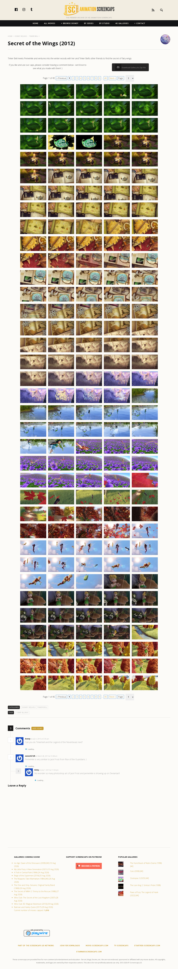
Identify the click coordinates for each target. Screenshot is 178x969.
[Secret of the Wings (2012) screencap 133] (89, 538)
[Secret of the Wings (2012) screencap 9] (117, 115)
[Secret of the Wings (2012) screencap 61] (33, 301)
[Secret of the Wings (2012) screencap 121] (33, 504)
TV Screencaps (121, 945)
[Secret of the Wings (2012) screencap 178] (89, 690)
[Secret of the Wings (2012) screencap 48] (89, 250)
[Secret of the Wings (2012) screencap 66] (33, 318)
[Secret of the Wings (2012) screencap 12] (61, 132)
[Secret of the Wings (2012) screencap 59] (117, 284)
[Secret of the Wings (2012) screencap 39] (117, 216)
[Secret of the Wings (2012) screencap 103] (89, 436)
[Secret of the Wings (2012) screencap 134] (117, 538)
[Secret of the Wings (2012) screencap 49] (117, 250)
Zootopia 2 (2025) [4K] (139, 878)
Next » (112, 78)
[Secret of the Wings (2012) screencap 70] (144, 318)
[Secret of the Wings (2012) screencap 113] (89, 470)
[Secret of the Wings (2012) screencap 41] (33, 233)
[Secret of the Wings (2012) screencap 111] (33, 470)
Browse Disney (70, 23)
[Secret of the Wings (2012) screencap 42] (61, 233)
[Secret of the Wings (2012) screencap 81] (33, 369)
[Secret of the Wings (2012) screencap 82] (61, 369)
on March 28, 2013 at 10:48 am (47, 756)
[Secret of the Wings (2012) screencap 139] (117, 554)
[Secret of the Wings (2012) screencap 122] (61, 504)
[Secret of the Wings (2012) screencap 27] (61, 183)
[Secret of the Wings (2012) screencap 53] (89, 267)
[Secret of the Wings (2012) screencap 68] (89, 318)
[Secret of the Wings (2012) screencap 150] (144, 588)
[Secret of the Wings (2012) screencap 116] (33, 487)
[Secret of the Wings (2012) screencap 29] (117, 183)
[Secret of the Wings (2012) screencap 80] (144, 352)
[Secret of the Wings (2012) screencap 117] (61, 487)
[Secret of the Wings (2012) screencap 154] (117, 605)
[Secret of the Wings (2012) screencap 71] (33, 335)
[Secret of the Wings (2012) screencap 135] (144, 538)
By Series (89, 23)
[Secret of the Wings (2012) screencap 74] (117, 335)
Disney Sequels (29, 707)
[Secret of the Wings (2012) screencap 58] (89, 284)
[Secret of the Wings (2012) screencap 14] (117, 132)
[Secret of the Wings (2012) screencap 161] (33, 639)
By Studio (104, 23)
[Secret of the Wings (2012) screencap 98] (89, 419)
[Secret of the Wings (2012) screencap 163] (89, 639)
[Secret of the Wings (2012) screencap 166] (33, 656)
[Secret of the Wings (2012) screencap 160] (144, 622)
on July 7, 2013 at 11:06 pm (49, 770)
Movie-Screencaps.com (97, 945)
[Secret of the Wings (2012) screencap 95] (144, 402)
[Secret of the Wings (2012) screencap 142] (61, 571)
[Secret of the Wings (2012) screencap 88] (89, 385)
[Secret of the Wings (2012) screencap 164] (117, 639)
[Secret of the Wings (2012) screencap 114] (117, 470)
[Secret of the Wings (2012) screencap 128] (89, 521)
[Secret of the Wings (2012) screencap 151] (33, 605)
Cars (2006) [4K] (136, 871)
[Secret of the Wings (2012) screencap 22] (61, 166)
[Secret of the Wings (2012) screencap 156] (33, 622)
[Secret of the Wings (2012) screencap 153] (89, 605)
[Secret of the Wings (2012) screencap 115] (144, 470)
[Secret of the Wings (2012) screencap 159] (117, 622)
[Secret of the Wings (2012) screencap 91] (33, 402)
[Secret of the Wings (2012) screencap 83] (89, 369)
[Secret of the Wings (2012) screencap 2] (61, 98)
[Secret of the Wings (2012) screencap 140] (144, 554)
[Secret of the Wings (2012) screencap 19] (117, 149)
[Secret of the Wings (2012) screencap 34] (117, 200)
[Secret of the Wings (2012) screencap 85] (144, 369)
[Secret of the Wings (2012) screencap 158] (89, 622)
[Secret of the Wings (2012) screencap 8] (89, 115)
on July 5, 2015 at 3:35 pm (40, 739)
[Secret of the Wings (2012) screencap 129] (117, 521)
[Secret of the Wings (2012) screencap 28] (89, 183)
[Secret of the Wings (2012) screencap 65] (144, 301)
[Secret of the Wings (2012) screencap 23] (89, 166)
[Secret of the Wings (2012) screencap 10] (144, 115)
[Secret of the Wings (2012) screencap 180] (144, 690)
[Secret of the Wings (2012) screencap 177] (61, 690)
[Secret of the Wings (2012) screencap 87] (61, 385)
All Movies (49, 23)
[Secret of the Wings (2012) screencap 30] (144, 183)
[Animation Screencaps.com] (88, 8)
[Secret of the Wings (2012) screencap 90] (144, 385)
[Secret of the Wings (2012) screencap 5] (144, 98)
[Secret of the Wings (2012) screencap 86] (33, 385)
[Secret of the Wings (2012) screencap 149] (117, 588)
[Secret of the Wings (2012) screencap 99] (117, 419)
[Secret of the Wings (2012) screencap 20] (144, 149)
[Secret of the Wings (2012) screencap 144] (117, 571)
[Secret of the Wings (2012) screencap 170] (144, 656)
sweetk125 (30, 756)
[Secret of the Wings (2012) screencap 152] (61, 605)
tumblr (34, 9)
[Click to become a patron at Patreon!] (89, 869)
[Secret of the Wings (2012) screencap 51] (33, 267)
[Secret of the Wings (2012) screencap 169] (117, 656)
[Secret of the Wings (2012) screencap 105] (144, 436)
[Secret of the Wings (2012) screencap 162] (61, 639)
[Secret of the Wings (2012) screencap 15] (144, 132)
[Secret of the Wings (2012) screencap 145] (144, 571)
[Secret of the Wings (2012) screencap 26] (33, 183)
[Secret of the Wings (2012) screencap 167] (61, 656)
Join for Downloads (70, 945)
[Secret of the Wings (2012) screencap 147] (61, 588)
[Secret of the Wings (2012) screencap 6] (33, 115)
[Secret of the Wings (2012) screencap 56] (33, 284)
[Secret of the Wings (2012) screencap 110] (144, 453)
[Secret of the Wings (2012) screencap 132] (61, 538)
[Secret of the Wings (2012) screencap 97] (61, 419)
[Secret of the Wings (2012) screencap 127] (61, 521)
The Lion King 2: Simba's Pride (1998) (145, 885)
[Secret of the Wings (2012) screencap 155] (144, 605)
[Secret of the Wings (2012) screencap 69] (117, 318)
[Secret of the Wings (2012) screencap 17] (61, 149)
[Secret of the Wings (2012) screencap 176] (33, 690)
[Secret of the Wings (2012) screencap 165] (144, 639)
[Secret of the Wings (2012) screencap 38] (89, 216)
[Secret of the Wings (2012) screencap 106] (33, 453)
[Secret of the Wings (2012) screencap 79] (117, 352)
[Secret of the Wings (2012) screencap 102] (61, 436)
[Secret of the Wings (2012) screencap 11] (33, 132)
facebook (19, 9)
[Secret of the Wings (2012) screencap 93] (89, 402)
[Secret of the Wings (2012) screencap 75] (144, 335)
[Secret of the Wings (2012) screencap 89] (117, 385)
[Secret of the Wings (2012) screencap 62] (61, 301)
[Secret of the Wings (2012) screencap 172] (61, 673)
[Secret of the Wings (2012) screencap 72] (61, 335)
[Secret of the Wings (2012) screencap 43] (89, 233)
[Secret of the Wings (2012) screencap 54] (117, 267)
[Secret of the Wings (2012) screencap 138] (89, 554)
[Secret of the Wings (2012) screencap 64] (117, 301)
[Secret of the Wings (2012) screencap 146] (33, 588)
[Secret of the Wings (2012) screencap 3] (89, 98)
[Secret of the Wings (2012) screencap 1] (33, 98)
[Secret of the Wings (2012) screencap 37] (61, 216)
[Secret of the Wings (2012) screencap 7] (61, 115)
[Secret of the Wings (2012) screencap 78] (89, 352)
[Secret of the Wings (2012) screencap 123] (89, 504)
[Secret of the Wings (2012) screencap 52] (61, 267)
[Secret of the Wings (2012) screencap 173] (89, 673)
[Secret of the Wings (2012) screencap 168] (89, 656)
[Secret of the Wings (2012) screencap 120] (144, 487)
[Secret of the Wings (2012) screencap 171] (33, 673)
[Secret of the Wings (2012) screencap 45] (144, 233)
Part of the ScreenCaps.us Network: (36, 945)
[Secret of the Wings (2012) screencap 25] (144, 166)
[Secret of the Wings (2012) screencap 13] (89, 132)
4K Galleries (122, 23)
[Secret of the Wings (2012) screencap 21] (33, 166)
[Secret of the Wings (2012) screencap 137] (61, 554)
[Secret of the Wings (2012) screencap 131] (33, 538)
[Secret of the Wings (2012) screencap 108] (89, 453)
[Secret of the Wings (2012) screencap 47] (61, 250)
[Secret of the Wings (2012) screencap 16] (33, 149)
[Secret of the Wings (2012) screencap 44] (117, 233)
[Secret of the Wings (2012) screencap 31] (33, 200)
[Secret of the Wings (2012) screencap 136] (33, 554)
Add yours (37, 728)
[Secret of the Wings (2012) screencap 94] (117, 402)
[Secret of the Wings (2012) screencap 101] (33, 436)
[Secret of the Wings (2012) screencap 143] (89, 571)
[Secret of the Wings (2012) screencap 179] (117, 690)
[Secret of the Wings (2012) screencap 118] (89, 487)
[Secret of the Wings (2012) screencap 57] (61, 284)
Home (35, 23)
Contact (140, 23)
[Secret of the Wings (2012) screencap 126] (33, 521)
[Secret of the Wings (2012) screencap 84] (117, 369)
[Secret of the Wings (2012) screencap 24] (117, 166)
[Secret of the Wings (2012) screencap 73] (89, 335)
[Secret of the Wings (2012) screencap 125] (144, 504)
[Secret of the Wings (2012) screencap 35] (144, 200)
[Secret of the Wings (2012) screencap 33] (89, 200)
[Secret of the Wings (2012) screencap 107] (61, 453)
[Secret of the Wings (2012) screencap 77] (61, 352)
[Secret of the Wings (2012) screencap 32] (61, 200)
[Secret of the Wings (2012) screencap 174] (117, 673)
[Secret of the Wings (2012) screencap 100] (144, 419)
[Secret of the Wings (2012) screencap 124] (117, 504)
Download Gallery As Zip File (133, 67)
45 (106, 78)
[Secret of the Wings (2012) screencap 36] (33, 216)
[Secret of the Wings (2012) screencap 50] (144, 250)
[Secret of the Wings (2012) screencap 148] (89, 588)
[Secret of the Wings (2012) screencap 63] (89, 301)
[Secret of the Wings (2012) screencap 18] (89, 149)
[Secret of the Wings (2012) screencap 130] (144, 521)
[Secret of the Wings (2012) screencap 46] (33, 250)
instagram (26, 9)
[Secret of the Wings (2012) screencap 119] (117, 487)
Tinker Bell (42, 707)
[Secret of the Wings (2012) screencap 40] (144, 216)
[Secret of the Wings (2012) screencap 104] (117, 436)
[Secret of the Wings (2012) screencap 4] (117, 98)
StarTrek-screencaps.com (147, 945)
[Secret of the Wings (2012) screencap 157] (61, 622)
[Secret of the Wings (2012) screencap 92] (61, 402)
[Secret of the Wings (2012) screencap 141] (33, 571)
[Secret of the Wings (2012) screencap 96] (33, 419)
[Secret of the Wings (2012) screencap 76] (33, 352)
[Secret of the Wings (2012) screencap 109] (117, 453)
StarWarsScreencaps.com (89, 952)
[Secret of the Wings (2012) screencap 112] (61, 470)
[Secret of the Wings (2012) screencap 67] (61, 318)
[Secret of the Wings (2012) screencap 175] (144, 673)
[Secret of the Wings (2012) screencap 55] (144, 267)
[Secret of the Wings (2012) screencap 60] (144, 284)
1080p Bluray (22, 712)
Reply (53, 739)
